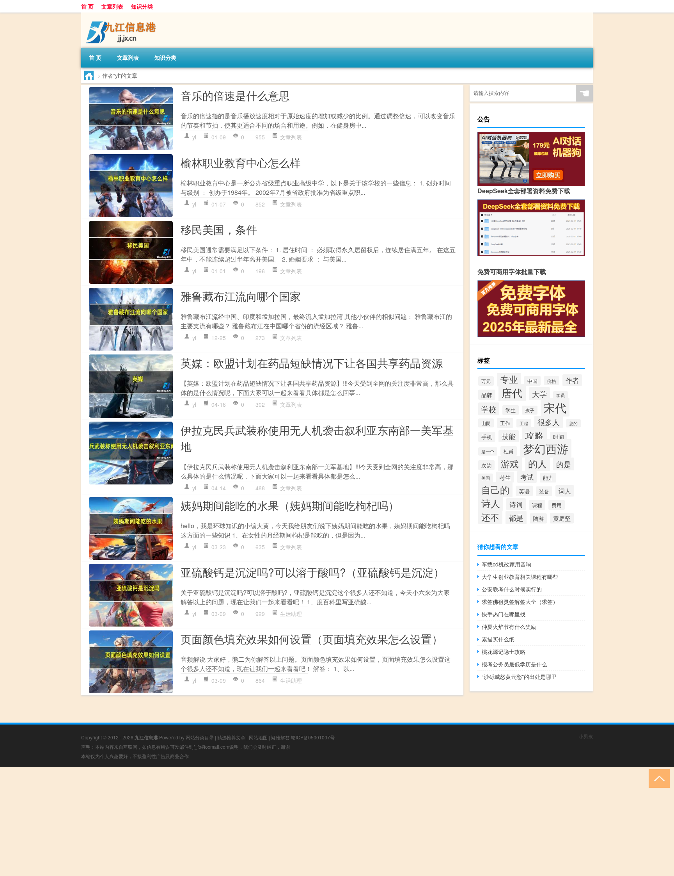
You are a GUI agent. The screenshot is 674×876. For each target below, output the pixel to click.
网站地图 (258, 737)
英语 (524, 491)
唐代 (512, 392)
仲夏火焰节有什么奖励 (509, 626)
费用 (557, 505)
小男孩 (586, 736)
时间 (558, 437)
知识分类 (142, 6)
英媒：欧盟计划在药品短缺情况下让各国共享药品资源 (312, 362)
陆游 (538, 518)
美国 (485, 478)
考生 (505, 477)
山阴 (486, 423)
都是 (516, 517)
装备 (544, 491)
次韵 (486, 465)
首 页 (87, 6)
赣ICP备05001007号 (313, 737)
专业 (509, 379)
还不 (490, 517)
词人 (565, 490)
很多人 (548, 422)
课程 (537, 505)
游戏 (510, 463)
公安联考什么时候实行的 (512, 589)
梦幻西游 (545, 448)
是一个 (487, 451)
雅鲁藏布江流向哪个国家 (241, 296)
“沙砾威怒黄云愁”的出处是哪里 (519, 676)
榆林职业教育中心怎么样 (241, 162)
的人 (537, 463)
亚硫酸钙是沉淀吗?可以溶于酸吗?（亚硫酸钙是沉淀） (312, 572)
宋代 (555, 407)
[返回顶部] (657, 778)
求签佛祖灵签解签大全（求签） (520, 601)
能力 (548, 477)
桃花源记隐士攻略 (503, 651)
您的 (573, 423)
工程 (524, 423)
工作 (505, 423)
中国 (532, 381)
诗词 (516, 504)
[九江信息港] (122, 15)
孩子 (529, 410)
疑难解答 (280, 737)
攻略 (534, 435)
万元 (486, 381)
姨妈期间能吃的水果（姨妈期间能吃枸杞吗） (290, 505)
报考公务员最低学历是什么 (514, 664)
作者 (572, 380)
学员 (560, 395)
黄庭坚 (562, 518)
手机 (486, 437)
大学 (539, 393)
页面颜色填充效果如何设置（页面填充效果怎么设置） (312, 638)
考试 (527, 477)
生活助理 (291, 614)
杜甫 (509, 451)
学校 (488, 409)
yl (194, 137)
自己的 (495, 489)
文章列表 (112, 6)
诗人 (490, 503)
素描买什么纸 (498, 639)
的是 (563, 464)
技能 (509, 436)
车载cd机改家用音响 (506, 564)
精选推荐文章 (231, 737)
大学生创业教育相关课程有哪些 (520, 576)
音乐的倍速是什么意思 (235, 95)
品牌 (486, 395)
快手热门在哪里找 (503, 614)
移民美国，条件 (219, 229)
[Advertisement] (234, 821)
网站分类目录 (200, 737)
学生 (511, 410)
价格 (551, 380)
